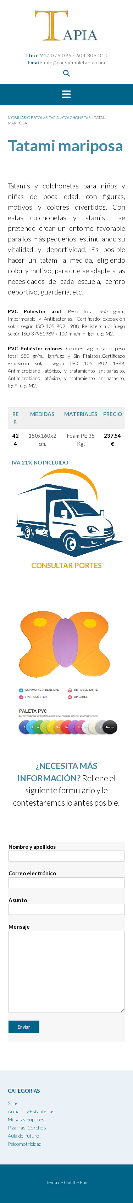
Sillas (13, 1103)
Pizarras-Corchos (27, 1128)
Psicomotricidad (24, 1144)
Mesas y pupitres (26, 1119)
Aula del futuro (23, 1136)
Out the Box (75, 1182)
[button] (66, 95)
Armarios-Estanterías (31, 1111)
